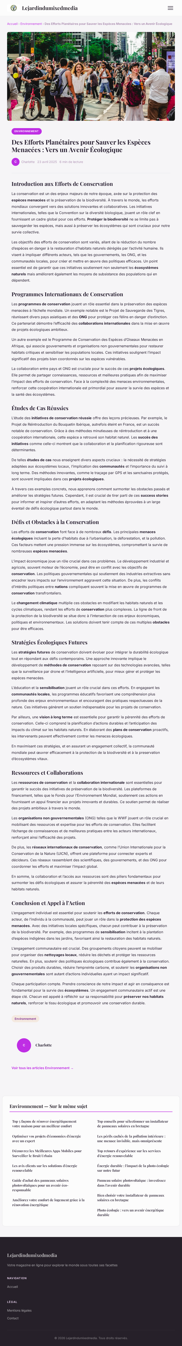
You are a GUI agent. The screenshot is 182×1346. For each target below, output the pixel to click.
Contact (13, 1318)
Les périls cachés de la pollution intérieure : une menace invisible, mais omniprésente (131, 1138)
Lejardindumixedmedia (50, 7)
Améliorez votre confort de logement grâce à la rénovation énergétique (48, 1202)
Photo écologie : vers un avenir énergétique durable (130, 1212)
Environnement (31, 24)
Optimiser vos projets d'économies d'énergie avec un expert (46, 1138)
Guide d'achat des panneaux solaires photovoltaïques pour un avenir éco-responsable (40, 1185)
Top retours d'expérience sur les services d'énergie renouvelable (129, 1153)
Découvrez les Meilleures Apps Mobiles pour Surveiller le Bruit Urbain (47, 1153)
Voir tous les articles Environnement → (43, 1068)
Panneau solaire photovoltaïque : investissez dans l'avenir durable (131, 1182)
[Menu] (170, 8)
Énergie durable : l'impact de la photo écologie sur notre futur (133, 1168)
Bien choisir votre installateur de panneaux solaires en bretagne (130, 1197)
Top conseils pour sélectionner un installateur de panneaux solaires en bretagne (132, 1123)
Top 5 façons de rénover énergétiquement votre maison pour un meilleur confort (44, 1123)
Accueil (12, 24)
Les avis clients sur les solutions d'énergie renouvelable (44, 1168)
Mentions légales (19, 1310)
